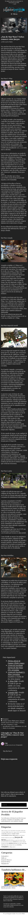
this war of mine (9, 844)
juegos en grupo (14, 840)
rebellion (21, 722)
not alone (2, 843)
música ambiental (23, 841)
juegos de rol (9, 840)
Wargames (6, 719)
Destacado (4, 856)
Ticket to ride (14, 844)
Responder (19, 745)
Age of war (9, 830)
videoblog (19, 845)
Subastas (5, 844)
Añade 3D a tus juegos (9, 728)
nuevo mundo (6, 843)
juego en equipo (12, 837)
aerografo (5, 830)
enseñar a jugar (15, 833)
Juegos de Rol (5, 861)
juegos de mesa (10, 722)
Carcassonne (3, 832)
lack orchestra (20, 840)
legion (16, 722)
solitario (23, 843)
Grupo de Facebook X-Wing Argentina (16, 673)
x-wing (15, 724)
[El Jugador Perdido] (14, 9)
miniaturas (15, 841)
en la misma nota (6, 106)
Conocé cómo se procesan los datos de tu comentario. (12, 795)
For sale (20, 835)
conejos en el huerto (22, 832)
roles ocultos (19, 843)
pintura (11, 843)
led (23, 840)
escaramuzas (5, 835)
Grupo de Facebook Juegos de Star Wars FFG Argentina (15, 667)
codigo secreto (11, 832)
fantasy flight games (13, 721)
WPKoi (23, 913)
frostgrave (23, 835)
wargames (10, 724)
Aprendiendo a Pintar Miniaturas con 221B (14, 726)
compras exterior (16, 832)
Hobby (3, 858)
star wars (3, 724)
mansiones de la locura (9, 841)
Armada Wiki (13, 692)
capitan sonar (23, 830)
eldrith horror (9, 833)
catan (7, 832)
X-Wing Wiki (13, 681)
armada (5, 721)
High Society (7, 837)
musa (19, 841)
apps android (13, 830)
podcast (15, 843)
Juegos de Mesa (5, 860)
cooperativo (4, 833)
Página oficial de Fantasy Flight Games (16, 662)
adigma (2, 830)
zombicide (13, 846)
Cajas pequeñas (18, 830)
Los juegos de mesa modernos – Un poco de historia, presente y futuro (13, 887)
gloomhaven (3, 837)
